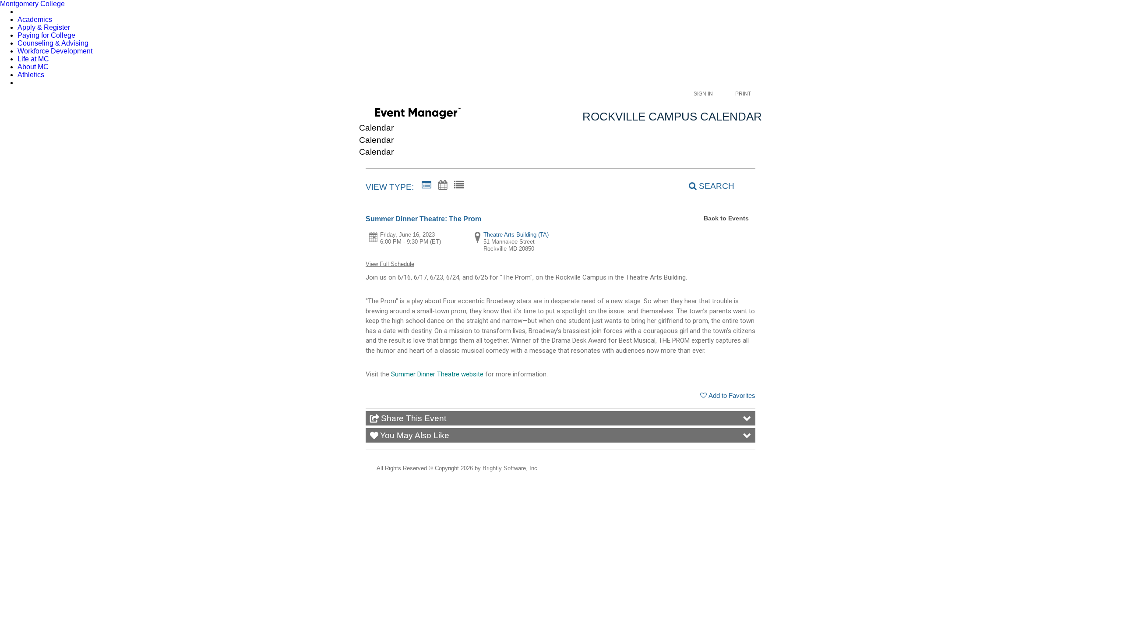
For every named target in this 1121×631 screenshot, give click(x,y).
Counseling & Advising (53, 43)
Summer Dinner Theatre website (437, 374)
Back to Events (726, 218)
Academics (35, 19)
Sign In (703, 94)
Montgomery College (32, 3)
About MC (33, 67)
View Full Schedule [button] (390, 264)
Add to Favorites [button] (732, 395)
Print (743, 94)
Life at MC (33, 59)
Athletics (31, 74)
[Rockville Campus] (417, 114)
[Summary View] (426, 185)
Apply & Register (44, 27)
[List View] (459, 185)
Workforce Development (55, 51)
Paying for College (46, 35)
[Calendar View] (442, 185)
